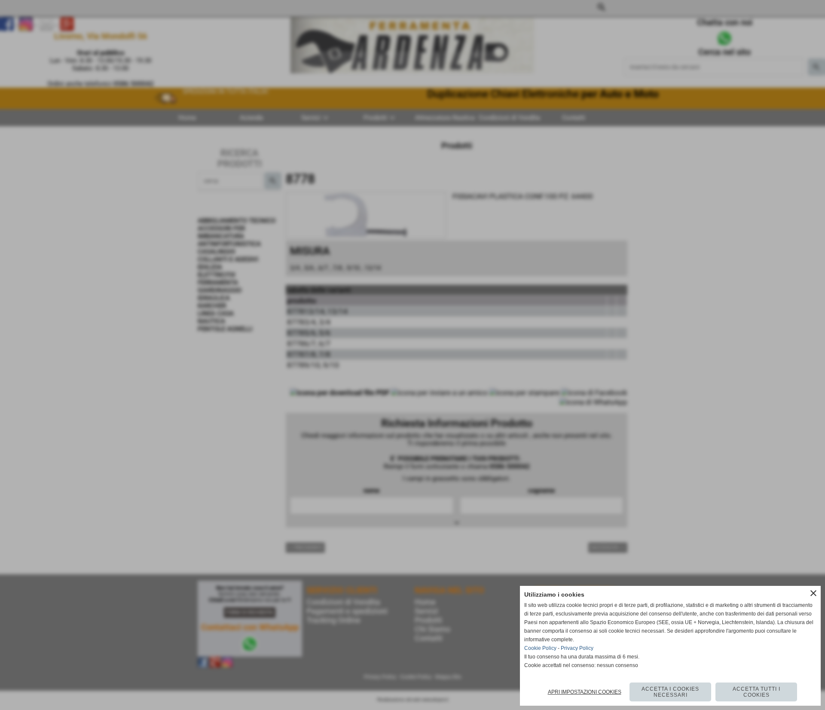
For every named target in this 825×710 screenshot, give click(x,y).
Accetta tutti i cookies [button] (756, 692)
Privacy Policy (577, 648)
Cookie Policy (540, 648)
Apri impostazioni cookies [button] (584, 692)
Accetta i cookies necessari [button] (670, 692)
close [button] (813, 593)
